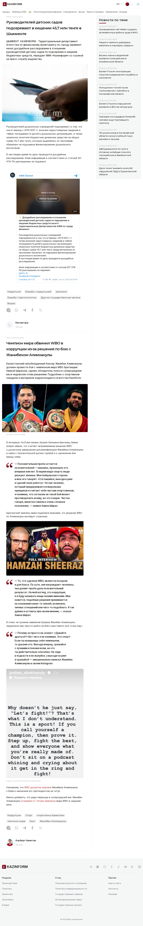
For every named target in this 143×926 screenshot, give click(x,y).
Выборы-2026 (19, 12)
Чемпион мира (16, 821)
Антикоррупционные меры (68, 899)
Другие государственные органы (60, 297)
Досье (81, 12)
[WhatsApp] (16, 310)
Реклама (112, 894)
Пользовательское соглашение (71, 883)
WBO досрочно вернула (37, 787)
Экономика (7, 899)
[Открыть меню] (138, 4)
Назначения (111, 12)
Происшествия (9, 883)
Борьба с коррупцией (38, 291)
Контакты (113, 888)
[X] (40, 310)
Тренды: (6, 12)
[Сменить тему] (129, 4)
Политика (7, 888)
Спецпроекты (70, 12)
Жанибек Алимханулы (53, 821)
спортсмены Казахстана (50, 815)
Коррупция (14, 291)
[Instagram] (8, 310)
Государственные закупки (68, 905)
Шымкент (61, 291)
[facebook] (111, 866)
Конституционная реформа (47, 12)
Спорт (28, 815)
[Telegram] (24, 310)
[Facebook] (32, 310)
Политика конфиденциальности (71, 888)
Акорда (123, 12)
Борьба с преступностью (21, 297)
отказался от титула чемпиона (38, 801)
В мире (5, 905)
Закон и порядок (95, 12)
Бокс (32, 821)
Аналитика (7, 894)
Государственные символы (69, 894)
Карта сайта (114, 883)
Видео (11, 303)
